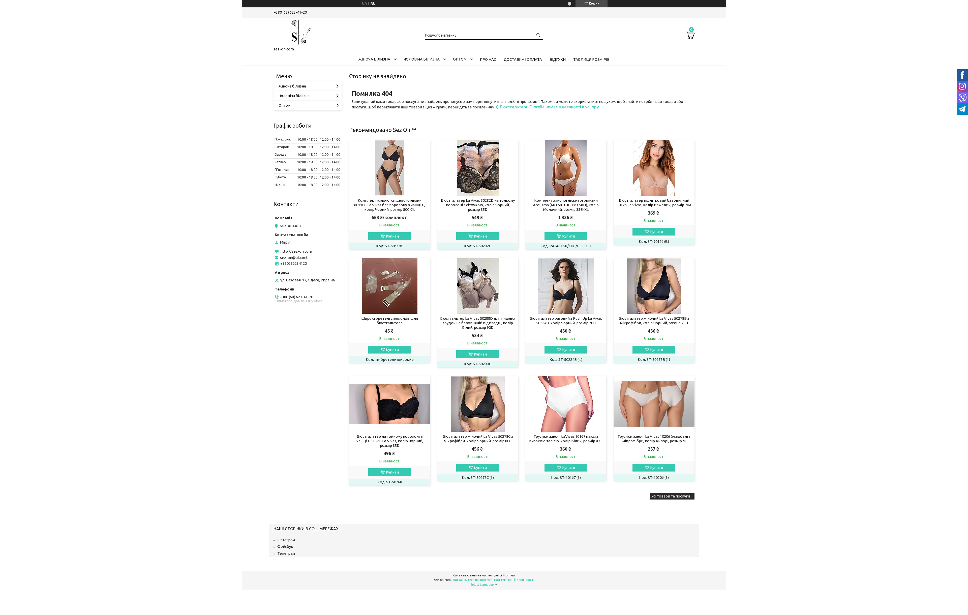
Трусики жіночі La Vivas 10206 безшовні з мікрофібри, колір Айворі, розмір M (653, 438)
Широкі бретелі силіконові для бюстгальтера (389, 320)
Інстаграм (286, 540)
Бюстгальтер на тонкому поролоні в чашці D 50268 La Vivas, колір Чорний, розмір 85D (389, 441)
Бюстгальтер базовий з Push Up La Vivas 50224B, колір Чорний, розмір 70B (566, 320)
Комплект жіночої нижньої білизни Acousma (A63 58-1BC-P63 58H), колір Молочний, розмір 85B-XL (566, 205)
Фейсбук (285, 546)
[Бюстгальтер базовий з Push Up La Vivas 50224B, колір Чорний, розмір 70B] (565, 286)
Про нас (488, 59)
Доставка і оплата (523, 59)
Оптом (460, 59)
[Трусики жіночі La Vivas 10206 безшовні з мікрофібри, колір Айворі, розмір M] (654, 404)
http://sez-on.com (296, 251)
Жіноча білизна (374, 59)
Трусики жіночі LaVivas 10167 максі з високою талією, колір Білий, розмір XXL (565, 438)
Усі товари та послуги (670, 496)
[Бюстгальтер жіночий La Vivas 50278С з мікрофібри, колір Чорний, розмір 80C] (477, 404)
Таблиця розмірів (591, 59)
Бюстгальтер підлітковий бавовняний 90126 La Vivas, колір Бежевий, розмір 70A (654, 202)
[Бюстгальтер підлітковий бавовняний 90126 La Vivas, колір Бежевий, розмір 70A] (654, 168)
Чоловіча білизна (422, 59)
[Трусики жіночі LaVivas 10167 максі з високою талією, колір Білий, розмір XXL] (565, 404)
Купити (392, 236)
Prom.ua (509, 575)
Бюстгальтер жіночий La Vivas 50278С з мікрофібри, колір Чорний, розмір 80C (478, 438)
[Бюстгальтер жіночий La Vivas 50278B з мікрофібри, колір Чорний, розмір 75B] (654, 286)
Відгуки (558, 59)
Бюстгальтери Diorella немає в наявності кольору (549, 106)
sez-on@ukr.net (294, 257)
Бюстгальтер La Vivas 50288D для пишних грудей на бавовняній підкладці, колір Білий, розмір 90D (477, 323)
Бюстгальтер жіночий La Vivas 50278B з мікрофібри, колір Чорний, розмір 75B (654, 320)
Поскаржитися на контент (472, 579)
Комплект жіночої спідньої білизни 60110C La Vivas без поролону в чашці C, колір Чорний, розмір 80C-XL (389, 205)
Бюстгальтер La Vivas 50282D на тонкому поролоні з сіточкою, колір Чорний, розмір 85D (478, 205)
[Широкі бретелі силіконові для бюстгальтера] (389, 286)
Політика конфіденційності (514, 579)
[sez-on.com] (299, 31)
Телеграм (286, 553)
